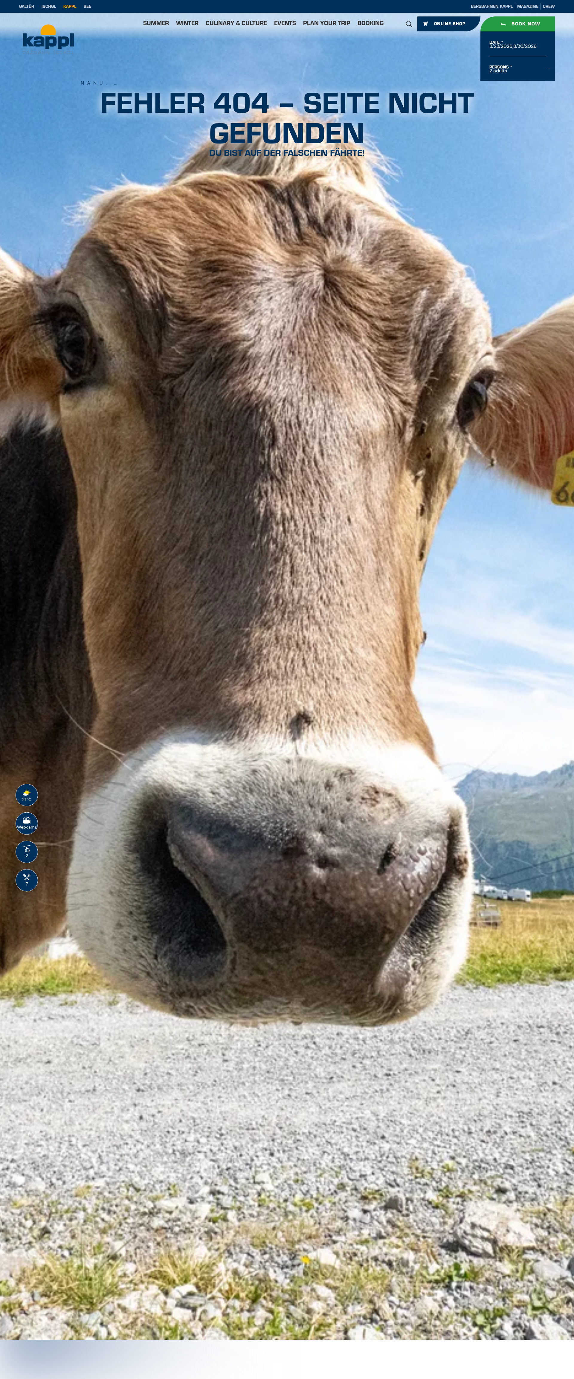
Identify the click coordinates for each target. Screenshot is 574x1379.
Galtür (26, 6)
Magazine (527, 6)
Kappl (69, 6)
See (87, 6)
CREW (549, 6)
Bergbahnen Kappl (492, 6)
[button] (409, 23)
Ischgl (49, 6)
